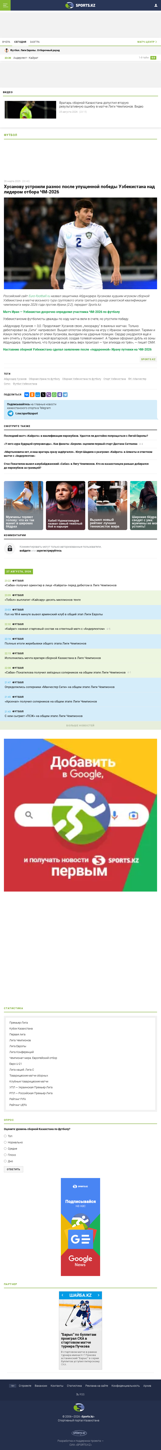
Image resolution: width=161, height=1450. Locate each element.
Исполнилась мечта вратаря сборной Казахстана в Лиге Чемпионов (53, 658)
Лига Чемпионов (20, 1040)
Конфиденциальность (126, 1385)
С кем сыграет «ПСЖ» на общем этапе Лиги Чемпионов (44, 716)
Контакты (57, 1385)
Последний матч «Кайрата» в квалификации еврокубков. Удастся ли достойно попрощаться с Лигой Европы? (76, 435)
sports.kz (148, 359)
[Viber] (47, 394)
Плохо (12, 1154)
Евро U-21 (15, 1063)
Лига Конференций (21, 1052)
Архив (147, 1385)
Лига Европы (17, 1046)
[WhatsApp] (53, 394)
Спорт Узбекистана (114, 378)
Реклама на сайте (96, 1385)
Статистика (74, 1385)
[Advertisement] (80, 950)
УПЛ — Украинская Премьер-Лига (31, 1087)
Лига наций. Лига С (21, 1069)
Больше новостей (80, 725)
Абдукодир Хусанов (15, 378)
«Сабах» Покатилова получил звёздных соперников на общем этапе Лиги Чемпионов (65, 672)
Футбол (10, 135)
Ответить (13, 1169)
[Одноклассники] (31, 394)
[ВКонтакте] (25, 394)
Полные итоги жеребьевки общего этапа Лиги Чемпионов (45, 643)
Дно (10, 1161)
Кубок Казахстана (21, 1028)
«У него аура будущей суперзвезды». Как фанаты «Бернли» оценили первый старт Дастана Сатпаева (70, 443)
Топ (10, 1136)
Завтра (35, 42)
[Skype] (58, 394)
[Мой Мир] (36, 394)
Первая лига (17, 1034)
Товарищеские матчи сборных (28, 1075)
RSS (82, 1394)
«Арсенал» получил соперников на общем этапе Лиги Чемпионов (51, 701)
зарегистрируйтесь (49, 550)
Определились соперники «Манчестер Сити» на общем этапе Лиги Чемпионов (60, 687)
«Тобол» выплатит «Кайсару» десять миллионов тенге (43, 600)
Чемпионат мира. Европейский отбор (33, 1057)
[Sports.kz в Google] (80, 890)
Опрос (9, 1119)
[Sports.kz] (80, 5)
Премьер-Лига (18, 1022)
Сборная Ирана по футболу (44, 378)
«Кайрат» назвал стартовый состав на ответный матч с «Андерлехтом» (55, 629)
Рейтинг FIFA (17, 1099)
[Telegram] (64, 394)
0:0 (153, 57)
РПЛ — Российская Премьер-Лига (31, 1093)
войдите (25, 550)
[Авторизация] (157, 4)
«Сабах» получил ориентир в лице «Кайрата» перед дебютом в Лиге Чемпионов (61, 585)
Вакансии (41, 1385)
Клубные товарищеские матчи (28, 1081)
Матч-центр (146, 42)
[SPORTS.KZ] (80, 1227)
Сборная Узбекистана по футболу (81, 378)
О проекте (25, 1385)
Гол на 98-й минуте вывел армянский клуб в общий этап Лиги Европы (54, 614)
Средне (12, 1148)
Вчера (6, 42)
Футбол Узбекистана (25, 383)
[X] (42, 394)
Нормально (15, 1142)
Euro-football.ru (39, 296)
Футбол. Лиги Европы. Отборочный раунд (35, 50)
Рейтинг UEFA (18, 1105)
